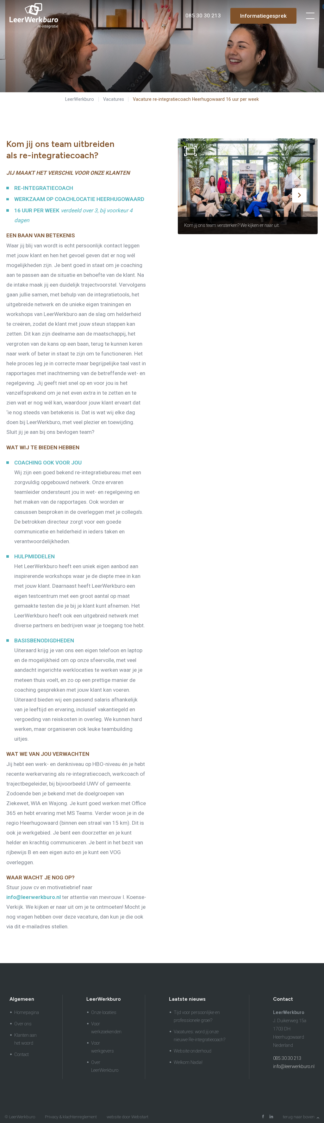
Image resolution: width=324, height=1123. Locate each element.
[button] (299, 177)
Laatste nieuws (187, 999)
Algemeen (21, 999)
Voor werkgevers (102, 1047)
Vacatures (113, 99)
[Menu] (310, 15)
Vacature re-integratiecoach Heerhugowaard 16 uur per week (196, 99)
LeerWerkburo (79, 99)
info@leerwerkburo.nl (294, 1066)
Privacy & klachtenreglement (71, 1116)
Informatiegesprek (263, 16)
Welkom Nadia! (188, 1062)
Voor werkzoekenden (106, 1028)
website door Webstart (127, 1116)
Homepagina (26, 1012)
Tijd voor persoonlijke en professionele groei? (197, 1016)
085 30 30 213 (287, 1058)
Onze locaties (103, 1012)
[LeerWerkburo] (33, 15)
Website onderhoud (192, 1051)
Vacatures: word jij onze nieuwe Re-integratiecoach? (199, 1035)
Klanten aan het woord (25, 1039)
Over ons (23, 1024)
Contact (21, 1054)
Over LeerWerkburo (104, 1066)
